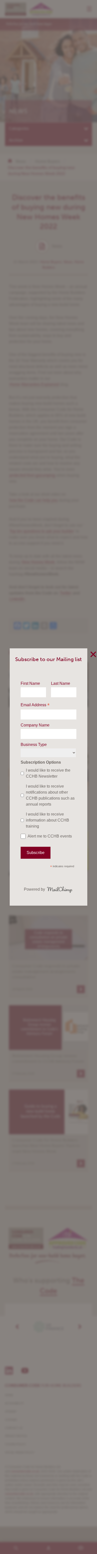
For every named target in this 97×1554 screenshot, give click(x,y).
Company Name (35, 725)
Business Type (34, 744)
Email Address (35, 705)
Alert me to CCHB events (50, 836)
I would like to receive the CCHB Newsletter (48, 773)
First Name (30, 683)
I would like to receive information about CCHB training (47, 820)
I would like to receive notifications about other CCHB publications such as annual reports (50, 795)
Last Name (60, 683)
